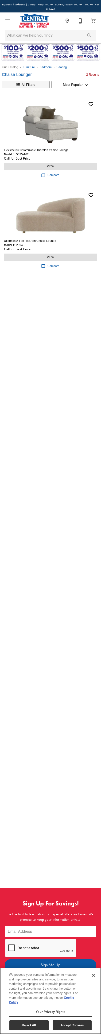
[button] (7, 21)
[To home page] (34, 21)
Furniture (29, 67)
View (50, 166)
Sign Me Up (50, 965)
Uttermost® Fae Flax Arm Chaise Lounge (30, 241)
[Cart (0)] (93, 21)
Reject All (29, 1025)
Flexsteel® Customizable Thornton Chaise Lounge (36, 150)
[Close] (93, 975)
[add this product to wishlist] (91, 104)
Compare (53, 175)
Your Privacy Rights (50, 1012)
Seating (61, 67)
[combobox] (75, 84)
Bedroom (45, 67)
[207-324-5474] (80, 21)
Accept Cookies (72, 1025)
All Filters (28, 84)
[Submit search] (89, 35)
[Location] (67, 21)
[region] (50, 1001)
